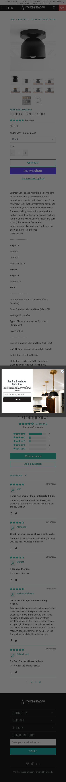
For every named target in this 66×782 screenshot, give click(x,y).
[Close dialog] (62, 371)
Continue (17, 399)
